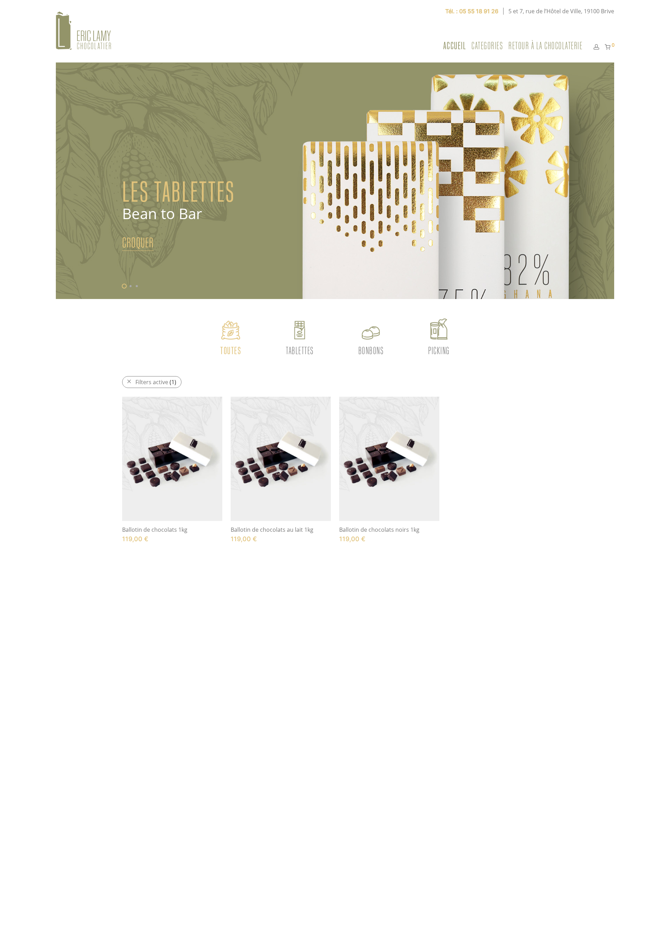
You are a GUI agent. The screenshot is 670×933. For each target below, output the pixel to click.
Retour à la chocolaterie (545, 45)
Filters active (155, 382)
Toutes (230, 350)
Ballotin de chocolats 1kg (154, 529)
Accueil (454, 45)
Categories (487, 45)
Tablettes (300, 350)
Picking (439, 350)
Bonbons (371, 350)
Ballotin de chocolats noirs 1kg (379, 529)
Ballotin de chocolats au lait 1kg (272, 529)
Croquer (138, 243)
